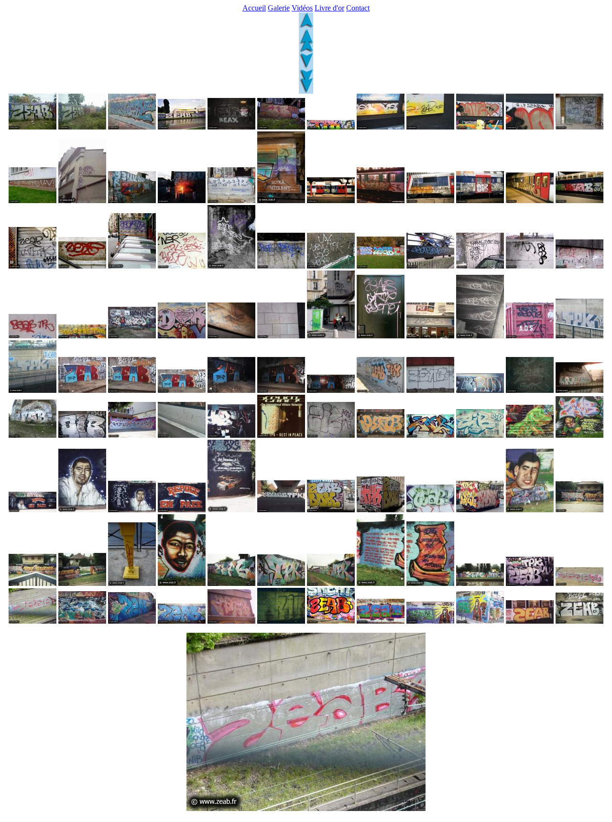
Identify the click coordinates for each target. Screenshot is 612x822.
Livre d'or (329, 8)
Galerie (279, 8)
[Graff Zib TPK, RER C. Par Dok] (530, 200)
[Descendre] (306, 67)
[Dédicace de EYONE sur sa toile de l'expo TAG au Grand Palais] (430, 127)
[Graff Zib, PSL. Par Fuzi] (480, 200)
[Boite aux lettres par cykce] (132, 583)
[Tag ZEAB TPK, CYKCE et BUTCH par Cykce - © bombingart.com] (82, 200)
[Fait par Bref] (380, 435)
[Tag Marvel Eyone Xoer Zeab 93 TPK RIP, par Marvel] (480, 266)
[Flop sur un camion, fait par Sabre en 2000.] (430, 510)
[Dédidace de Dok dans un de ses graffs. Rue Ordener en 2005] (182, 336)
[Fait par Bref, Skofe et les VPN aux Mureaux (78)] (82, 435)
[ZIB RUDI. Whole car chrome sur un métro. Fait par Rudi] (480, 390)
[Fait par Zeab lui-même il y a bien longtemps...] (281, 621)
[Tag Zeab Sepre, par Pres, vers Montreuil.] (281, 266)
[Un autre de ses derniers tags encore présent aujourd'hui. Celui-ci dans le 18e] (281, 336)
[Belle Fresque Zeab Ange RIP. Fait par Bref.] (132, 435)
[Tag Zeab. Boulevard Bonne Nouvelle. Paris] (82, 266)
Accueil (254, 8)
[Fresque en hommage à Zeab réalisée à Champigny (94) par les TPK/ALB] (530, 510)
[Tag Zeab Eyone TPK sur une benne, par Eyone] (530, 336)
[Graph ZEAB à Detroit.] (32, 127)
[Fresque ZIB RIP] (281, 127)
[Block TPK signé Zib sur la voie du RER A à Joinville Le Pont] (579, 336)
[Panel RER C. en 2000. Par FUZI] (331, 200)
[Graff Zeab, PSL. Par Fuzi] (430, 200)
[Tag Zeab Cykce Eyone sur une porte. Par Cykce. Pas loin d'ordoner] (380, 336)
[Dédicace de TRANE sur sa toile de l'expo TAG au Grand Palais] (530, 127)
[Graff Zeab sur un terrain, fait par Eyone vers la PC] (231, 621)
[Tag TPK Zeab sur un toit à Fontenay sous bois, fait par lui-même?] (530, 266)
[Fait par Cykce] (331, 621)
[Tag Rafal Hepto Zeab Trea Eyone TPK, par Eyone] (480, 336)
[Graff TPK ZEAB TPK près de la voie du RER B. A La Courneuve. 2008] (380, 390)
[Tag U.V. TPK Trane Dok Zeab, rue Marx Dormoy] (331, 266)
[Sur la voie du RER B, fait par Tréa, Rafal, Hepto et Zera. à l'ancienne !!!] (579, 621)
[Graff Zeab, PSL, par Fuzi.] (579, 200)
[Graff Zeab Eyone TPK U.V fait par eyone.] (82, 336)
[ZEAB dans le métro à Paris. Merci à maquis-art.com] (231, 127)
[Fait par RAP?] (380, 621)
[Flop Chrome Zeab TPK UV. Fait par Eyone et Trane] (530, 583)
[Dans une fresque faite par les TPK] (530, 435)
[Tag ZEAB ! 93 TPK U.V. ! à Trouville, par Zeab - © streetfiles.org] (32, 200)
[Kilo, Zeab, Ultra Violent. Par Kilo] (281, 200)
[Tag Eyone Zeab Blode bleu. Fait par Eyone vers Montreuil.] (430, 266)
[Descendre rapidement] (306, 91)
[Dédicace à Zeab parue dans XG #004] (281, 435)
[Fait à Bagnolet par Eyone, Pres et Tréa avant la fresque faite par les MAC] (132, 621)
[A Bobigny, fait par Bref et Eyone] (430, 390)
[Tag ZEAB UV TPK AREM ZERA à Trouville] (579, 127)
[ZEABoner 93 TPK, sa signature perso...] (530, 390)
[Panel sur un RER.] (530, 621)
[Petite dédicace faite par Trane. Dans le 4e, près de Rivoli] (331, 336)
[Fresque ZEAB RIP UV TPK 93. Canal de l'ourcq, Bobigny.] (182, 127)
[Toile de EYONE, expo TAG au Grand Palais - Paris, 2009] (380, 127)
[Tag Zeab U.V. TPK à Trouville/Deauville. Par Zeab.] (32, 266)
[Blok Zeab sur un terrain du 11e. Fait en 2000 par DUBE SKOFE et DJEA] (32, 435)
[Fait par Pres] (82, 621)
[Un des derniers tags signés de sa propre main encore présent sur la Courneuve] (430, 336)
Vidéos (302, 8)
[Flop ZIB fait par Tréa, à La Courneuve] (331, 435)
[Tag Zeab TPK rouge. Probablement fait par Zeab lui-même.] (32, 336)
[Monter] (306, 26)
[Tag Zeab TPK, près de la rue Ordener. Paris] (132, 266)
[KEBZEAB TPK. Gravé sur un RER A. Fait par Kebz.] (182, 435)
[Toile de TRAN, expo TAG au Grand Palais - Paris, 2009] (480, 127)
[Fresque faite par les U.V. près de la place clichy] (430, 621)
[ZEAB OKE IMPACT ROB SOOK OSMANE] (132, 127)
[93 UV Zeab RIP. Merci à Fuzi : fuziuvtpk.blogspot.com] (182, 200)
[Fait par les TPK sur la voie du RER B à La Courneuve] (82, 390)
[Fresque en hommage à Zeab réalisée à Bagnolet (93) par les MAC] (32, 510)
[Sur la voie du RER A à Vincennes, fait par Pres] (579, 583)
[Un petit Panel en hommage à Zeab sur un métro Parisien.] (380, 200)
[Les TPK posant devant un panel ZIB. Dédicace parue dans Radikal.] (231, 435)
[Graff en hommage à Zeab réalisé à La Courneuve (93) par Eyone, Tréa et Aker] (281, 510)
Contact (358, 8)
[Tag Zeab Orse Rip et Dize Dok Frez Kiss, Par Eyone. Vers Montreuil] (231, 266)
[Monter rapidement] (306, 50)
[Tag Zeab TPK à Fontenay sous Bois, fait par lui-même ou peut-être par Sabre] (579, 266)
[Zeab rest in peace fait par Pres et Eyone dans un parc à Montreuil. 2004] (380, 266)
